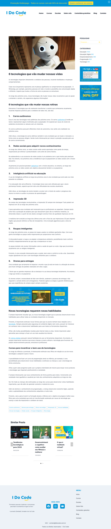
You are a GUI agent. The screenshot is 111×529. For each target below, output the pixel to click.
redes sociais (25, 411)
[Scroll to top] (95, 526)
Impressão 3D (52, 407)
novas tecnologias (14, 411)
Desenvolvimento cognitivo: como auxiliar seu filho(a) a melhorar (41, 447)
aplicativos (34, 166)
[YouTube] (62, 506)
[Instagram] (55, 506)
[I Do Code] (16, 13)
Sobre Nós (79, 506)
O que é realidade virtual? (60, 444)
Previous (12, 444)
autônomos (61, 119)
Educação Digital (85, 54)
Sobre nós (68, 13)
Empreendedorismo (86, 57)
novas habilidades (63, 407)
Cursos (49, 13)
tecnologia (12, 324)
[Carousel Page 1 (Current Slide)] (41, 463)
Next (72, 444)
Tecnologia (83, 62)
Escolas (58, 13)
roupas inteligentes (36, 411)
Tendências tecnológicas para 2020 (18, 444)
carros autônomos (14, 407)
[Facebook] (48, 506)
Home (41, 13)
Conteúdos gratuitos (82, 13)
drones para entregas (28, 407)
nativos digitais (16, 338)
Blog (95, 13)
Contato (103, 13)
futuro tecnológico (41, 407)
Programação (84, 59)
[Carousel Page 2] (43, 463)
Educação (83, 52)
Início (77, 494)
